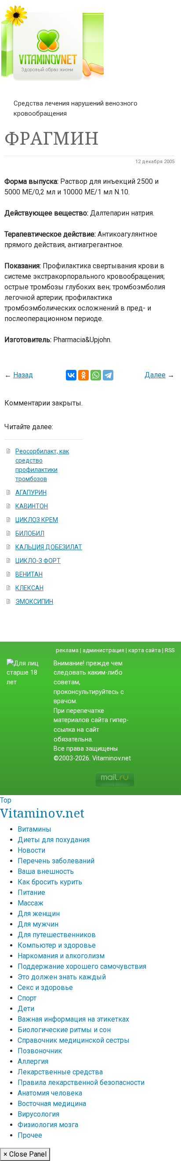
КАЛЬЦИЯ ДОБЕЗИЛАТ (48, 547)
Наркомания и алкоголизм (61, 956)
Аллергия (33, 1061)
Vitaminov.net (42, 812)
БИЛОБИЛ (29, 533)
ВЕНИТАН (29, 574)
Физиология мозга (48, 1125)
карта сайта (144, 650)
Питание (31, 892)
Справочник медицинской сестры (74, 1040)
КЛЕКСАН (29, 587)
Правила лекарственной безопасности (81, 1082)
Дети (26, 1008)
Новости (31, 850)
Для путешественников (57, 935)
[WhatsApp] (95, 375)
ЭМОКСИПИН (34, 601)
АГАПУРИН (31, 492)
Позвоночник (40, 1051)
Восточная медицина (52, 1103)
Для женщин (39, 913)
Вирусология (38, 1114)
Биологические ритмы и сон (64, 1030)
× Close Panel (25, 1154)
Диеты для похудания (54, 840)
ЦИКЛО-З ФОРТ (38, 560)
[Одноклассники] (83, 375)
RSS (169, 650)
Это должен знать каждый (62, 977)
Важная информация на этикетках (73, 1019)
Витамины (34, 829)
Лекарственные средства (60, 1072)
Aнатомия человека (50, 1093)
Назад (23, 375)
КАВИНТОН (31, 506)
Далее (155, 375)
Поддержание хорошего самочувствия (82, 966)
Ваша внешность (46, 871)
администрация (103, 650)
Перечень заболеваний (56, 861)
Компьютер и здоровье (57, 945)
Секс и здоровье (45, 987)
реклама (67, 650)
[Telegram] (108, 375)
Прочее (30, 1135)
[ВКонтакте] (71, 375)
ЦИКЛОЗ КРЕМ (36, 519)
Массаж (30, 903)
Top (5, 800)
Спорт (27, 998)
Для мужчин (38, 924)
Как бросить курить (50, 882)
